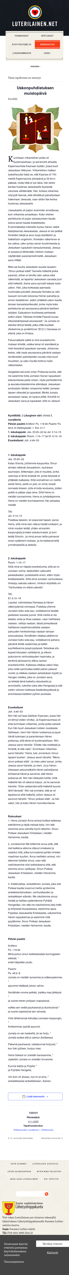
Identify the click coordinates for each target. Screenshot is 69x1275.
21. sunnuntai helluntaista (21, 1138)
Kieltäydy (52, 1252)
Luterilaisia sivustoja (45, 1164)
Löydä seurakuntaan (19, 1171)
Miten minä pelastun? (49, 1171)
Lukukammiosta (22, 53)
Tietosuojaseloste (14, 1261)
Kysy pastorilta (21, 44)
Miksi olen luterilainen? (24, 1179)
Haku (47, 53)
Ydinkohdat (22, 35)
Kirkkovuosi (47, 44)
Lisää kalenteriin (35, 1096)
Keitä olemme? (19, 1164)
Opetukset (47, 35)
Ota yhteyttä (51, 1179)
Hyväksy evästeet (53, 1243)
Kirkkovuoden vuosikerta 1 (27, 1129)
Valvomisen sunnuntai (51, 1138)
